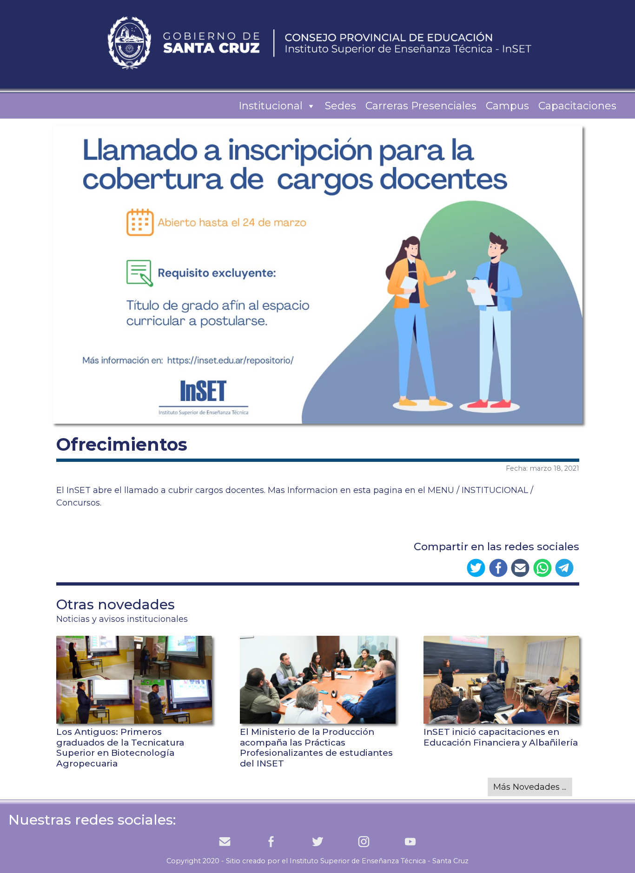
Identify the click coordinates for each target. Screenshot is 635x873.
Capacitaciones (577, 106)
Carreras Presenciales (420, 106)
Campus (507, 106)
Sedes (340, 106)
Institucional (270, 106)
